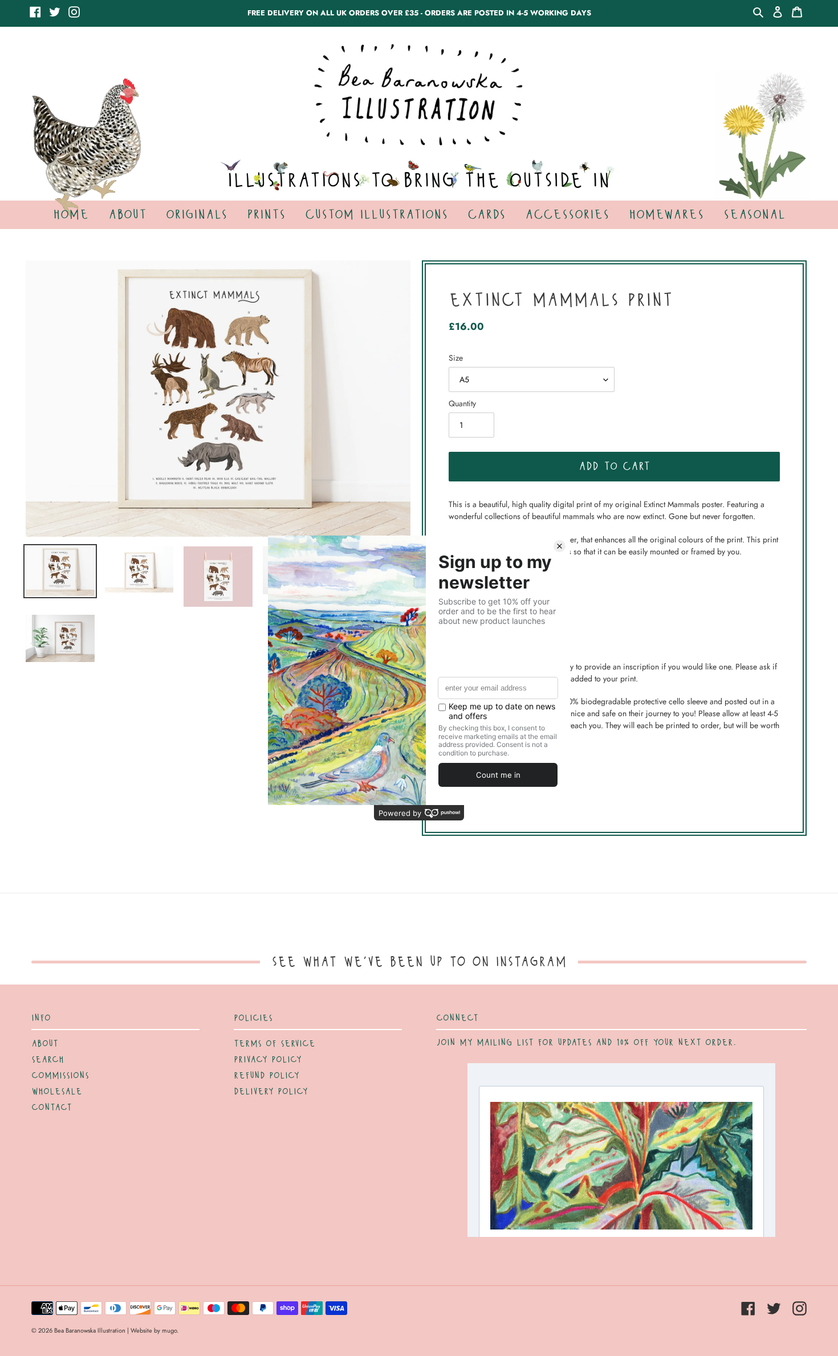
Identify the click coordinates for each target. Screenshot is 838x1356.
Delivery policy (271, 1091)
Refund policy (266, 1075)
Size (456, 357)
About (44, 1043)
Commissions (60, 1075)
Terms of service (274, 1043)
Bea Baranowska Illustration (89, 1330)
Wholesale (56, 1091)
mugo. (170, 1330)
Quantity (462, 403)
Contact (51, 1107)
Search (47, 1059)
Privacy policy (268, 1059)
